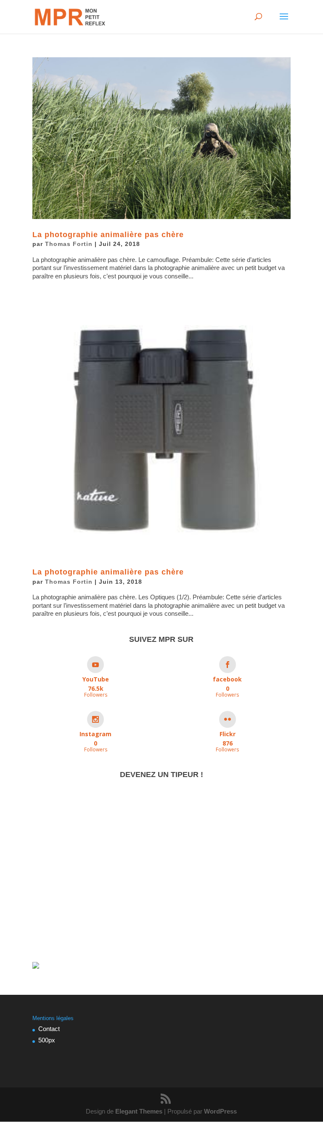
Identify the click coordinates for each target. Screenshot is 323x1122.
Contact (49, 1028)
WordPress (220, 1111)
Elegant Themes (138, 1111)
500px (46, 1040)
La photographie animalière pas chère (108, 234)
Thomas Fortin (69, 243)
